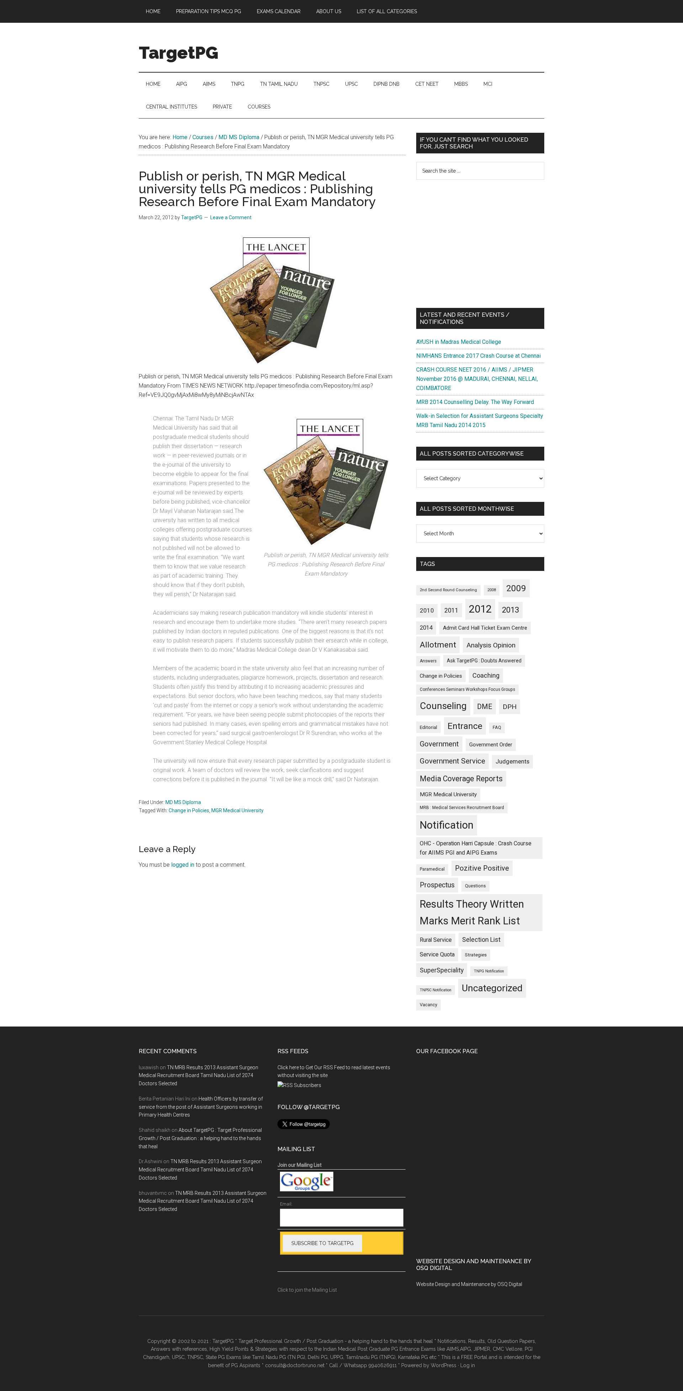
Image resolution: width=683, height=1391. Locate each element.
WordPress (443, 1365)
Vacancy (428, 1004)
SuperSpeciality (442, 970)
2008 (491, 590)
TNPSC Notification (435, 990)
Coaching (485, 675)
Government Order (490, 744)
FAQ (497, 727)
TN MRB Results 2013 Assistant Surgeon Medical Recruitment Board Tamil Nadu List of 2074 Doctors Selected (198, 1076)
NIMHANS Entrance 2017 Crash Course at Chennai (478, 355)
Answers (428, 660)
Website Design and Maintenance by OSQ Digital (469, 1284)
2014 (426, 627)
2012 (480, 609)
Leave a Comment (231, 217)
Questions (475, 885)
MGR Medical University (237, 810)
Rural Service (436, 939)
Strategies (476, 954)
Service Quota (437, 954)
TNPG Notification (489, 971)
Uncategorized (492, 988)
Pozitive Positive (482, 868)
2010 (427, 610)
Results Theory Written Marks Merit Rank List (472, 912)
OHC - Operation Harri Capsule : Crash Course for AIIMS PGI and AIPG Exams (475, 848)
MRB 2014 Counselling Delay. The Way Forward (475, 402)
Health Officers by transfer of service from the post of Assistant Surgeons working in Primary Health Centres (201, 1107)
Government (439, 744)
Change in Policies (189, 810)
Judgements (512, 761)
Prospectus (437, 885)
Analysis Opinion (490, 645)
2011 (451, 610)
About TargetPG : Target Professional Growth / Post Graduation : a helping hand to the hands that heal (200, 1138)
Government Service (452, 761)
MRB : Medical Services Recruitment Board (462, 807)
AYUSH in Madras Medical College (458, 341)
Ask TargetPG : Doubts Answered (484, 660)
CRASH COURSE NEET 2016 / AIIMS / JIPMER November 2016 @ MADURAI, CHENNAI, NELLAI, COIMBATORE (477, 379)
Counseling (443, 705)
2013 (510, 609)
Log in (467, 1365)
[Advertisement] (480, 244)
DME (484, 706)
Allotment (438, 645)
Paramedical (432, 869)
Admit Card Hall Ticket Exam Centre (485, 628)
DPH (510, 707)
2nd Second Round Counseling (448, 590)
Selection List (481, 939)
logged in (182, 864)
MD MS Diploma (183, 802)
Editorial (428, 727)
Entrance (465, 726)
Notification (446, 825)
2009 (516, 588)
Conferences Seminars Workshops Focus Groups (467, 689)
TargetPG (178, 53)
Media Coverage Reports (461, 778)
